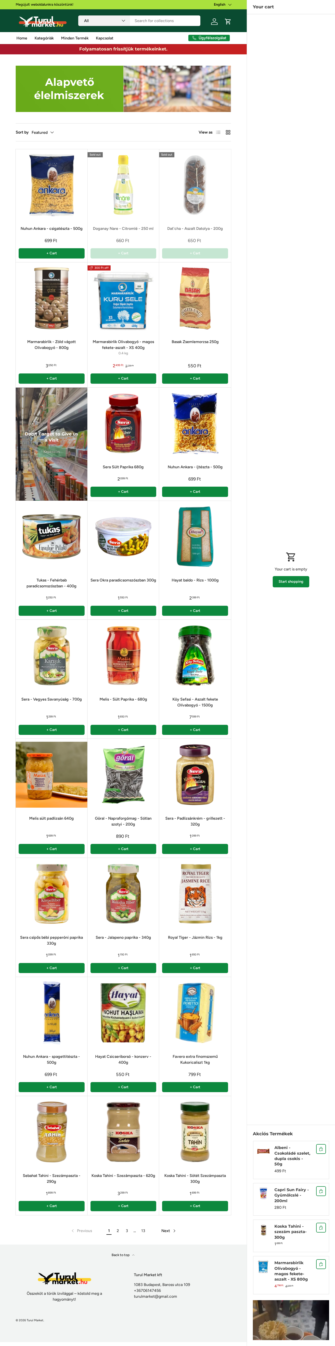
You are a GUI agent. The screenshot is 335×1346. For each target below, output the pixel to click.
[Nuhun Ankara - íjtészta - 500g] (195, 423)
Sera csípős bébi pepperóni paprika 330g (51, 940)
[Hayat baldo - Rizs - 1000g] (195, 537)
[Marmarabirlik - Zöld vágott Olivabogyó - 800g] (52, 298)
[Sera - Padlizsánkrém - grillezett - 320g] (195, 775)
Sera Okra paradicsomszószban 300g (123, 580)
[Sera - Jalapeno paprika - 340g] (123, 894)
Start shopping (291, 581)
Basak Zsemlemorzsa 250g (195, 341)
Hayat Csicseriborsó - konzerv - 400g (123, 1059)
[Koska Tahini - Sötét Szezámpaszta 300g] (195, 1132)
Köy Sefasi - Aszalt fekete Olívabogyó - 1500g (195, 702)
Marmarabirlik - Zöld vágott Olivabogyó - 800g (51, 344)
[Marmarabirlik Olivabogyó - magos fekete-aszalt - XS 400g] (123, 298)
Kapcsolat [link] (51, 451)
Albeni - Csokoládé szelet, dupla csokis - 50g (292, 1155)
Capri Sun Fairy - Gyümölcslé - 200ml (291, 1195)
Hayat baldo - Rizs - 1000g (195, 580)
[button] (228, 21)
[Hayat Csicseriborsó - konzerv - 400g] (123, 1013)
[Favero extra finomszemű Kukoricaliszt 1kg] (195, 1013)
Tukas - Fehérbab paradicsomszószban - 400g (51, 583)
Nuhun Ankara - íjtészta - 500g (195, 467)
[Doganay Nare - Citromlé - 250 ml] (123, 185)
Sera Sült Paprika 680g (123, 467)
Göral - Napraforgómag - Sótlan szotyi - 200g (123, 821)
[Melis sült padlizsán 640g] (52, 775)
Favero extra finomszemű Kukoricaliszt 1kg (195, 1059)
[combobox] (139, 20)
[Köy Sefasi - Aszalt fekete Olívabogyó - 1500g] (195, 656)
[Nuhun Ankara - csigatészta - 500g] (52, 185)
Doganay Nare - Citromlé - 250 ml (123, 228)
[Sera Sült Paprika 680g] (123, 423)
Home (21, 38)
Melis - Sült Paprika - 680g (123, 699)
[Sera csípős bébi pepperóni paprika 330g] (52, 894)
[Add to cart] (321, 1149)
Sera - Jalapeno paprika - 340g (123, 937)
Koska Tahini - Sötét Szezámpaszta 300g (195, 1178)
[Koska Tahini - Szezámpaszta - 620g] (123, 1132)
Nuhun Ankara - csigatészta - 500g (52, 228)
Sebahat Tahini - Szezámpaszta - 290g (51, 1178)
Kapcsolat (104, 38)
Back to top (121, 1255)
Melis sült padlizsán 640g (51, 818)
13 (143, 1230)
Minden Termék (75, 38)
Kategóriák (44, 38)
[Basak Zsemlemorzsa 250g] (195, 298)
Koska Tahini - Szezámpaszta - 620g (123, 1175)
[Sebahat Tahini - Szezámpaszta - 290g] (52, 1132)
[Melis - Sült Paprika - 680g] (123, 656)
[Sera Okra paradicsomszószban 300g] (123, 537)
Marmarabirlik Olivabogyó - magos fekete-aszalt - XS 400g (123, 344)
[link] (81, 1231)
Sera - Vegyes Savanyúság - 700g (51, 699)
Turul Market (35, 1320)
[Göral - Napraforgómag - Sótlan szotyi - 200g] (123, 775)
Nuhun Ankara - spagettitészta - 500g (51, 1059)
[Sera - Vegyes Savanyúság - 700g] (52, 656)
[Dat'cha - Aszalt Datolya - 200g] (195, 185)
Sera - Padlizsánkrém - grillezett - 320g (195, 821)
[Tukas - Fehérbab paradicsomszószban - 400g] (52, 537)
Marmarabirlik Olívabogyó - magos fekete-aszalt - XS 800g (291, 1271)
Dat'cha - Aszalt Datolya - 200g (195, 228)
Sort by (22, 132)
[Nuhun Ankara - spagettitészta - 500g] (52, 1013)
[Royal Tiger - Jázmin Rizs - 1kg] (195, 894)
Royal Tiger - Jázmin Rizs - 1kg (195, 937)
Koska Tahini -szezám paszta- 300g (290, 1232)
